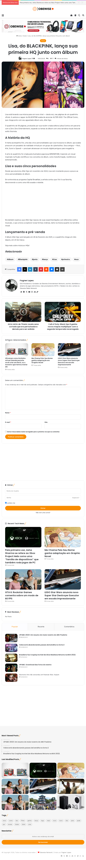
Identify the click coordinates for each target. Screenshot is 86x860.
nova (54, 820)
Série (23, 824)
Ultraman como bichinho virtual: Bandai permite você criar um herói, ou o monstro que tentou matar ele (16, 362)
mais (48, 820)
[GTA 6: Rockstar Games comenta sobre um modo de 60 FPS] (23, 579)
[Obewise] (43, 8)
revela (10, 824)
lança (45, 259)
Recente (41, 627)
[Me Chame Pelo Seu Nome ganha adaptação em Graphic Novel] (42, 349)
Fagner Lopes (26, 58)
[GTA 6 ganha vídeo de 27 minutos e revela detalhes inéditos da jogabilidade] (15, 802)
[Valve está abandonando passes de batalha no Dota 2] (11, 648)
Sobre (17, 824)
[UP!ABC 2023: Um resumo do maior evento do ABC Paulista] (11, 638)
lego (42, 820)
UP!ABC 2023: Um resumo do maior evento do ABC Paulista (43, 635)
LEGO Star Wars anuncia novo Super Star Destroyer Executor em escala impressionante (69, 361)
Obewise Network (46, 852)
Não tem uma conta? (43, 512)
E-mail (8, 422)
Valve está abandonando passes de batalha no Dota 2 (41, 645)
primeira (66, 259)
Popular (15, 627)
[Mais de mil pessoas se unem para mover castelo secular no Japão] (43, 802)
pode (78, 820)
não (67, 820)
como (11, 820)
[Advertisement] (43, 202)
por (4, 824)
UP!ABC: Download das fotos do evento (35, 665)
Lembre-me (11, 503)
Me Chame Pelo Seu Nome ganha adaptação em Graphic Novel (42, 2)
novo (60, 820)
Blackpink (23, 259)
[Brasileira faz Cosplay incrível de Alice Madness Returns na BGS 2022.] (11, 658)
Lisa (55, 259)
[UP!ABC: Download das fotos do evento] (11, 668)
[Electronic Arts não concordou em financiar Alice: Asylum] (11, 677)
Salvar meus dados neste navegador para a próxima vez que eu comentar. (33, 432)
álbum (10, 259)
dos (17, 820)
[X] (26, 292)
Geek (25, 36)
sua (76, 259)
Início (20, 36)
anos (4, 820)
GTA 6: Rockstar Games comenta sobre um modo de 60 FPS (21, 595)
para (72, 820)
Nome (8, 413)
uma (29, 824)
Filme (22, 820)
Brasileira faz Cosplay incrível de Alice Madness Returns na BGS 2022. (47, 655)
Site (46, 422)
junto (35, 259)
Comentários (69, 627)
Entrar (43, 508)
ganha (29, 820)
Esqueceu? (75, 497)
